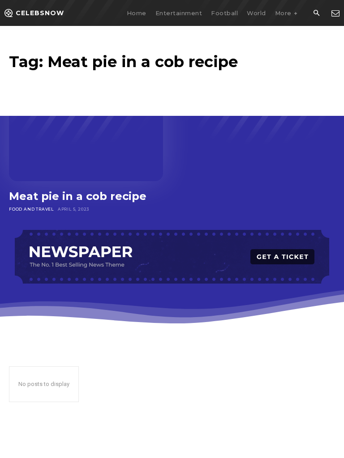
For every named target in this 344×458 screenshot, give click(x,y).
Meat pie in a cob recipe (77, 196)
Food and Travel (31, 209)
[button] (316, 13)
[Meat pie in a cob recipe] (86, 135)
